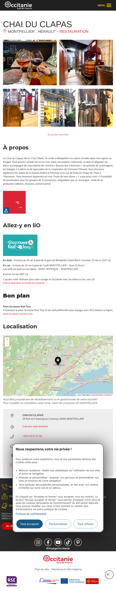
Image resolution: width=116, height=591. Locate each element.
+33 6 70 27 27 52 (32, 436)
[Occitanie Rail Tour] (20, 255)
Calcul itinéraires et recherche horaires (23, 283)
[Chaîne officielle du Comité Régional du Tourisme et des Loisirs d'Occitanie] (58, 542)
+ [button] (7, 339)
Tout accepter (29, 524)
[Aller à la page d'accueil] (18, 5)
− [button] (7, 344)
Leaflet (78, 395)
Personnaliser (58, 524)
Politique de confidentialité (31, 513)
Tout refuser (85, 524)
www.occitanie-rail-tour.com (17, 314)
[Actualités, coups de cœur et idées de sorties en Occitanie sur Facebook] (48, 542)
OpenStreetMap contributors (101, 395)
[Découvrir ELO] (109, 574)
